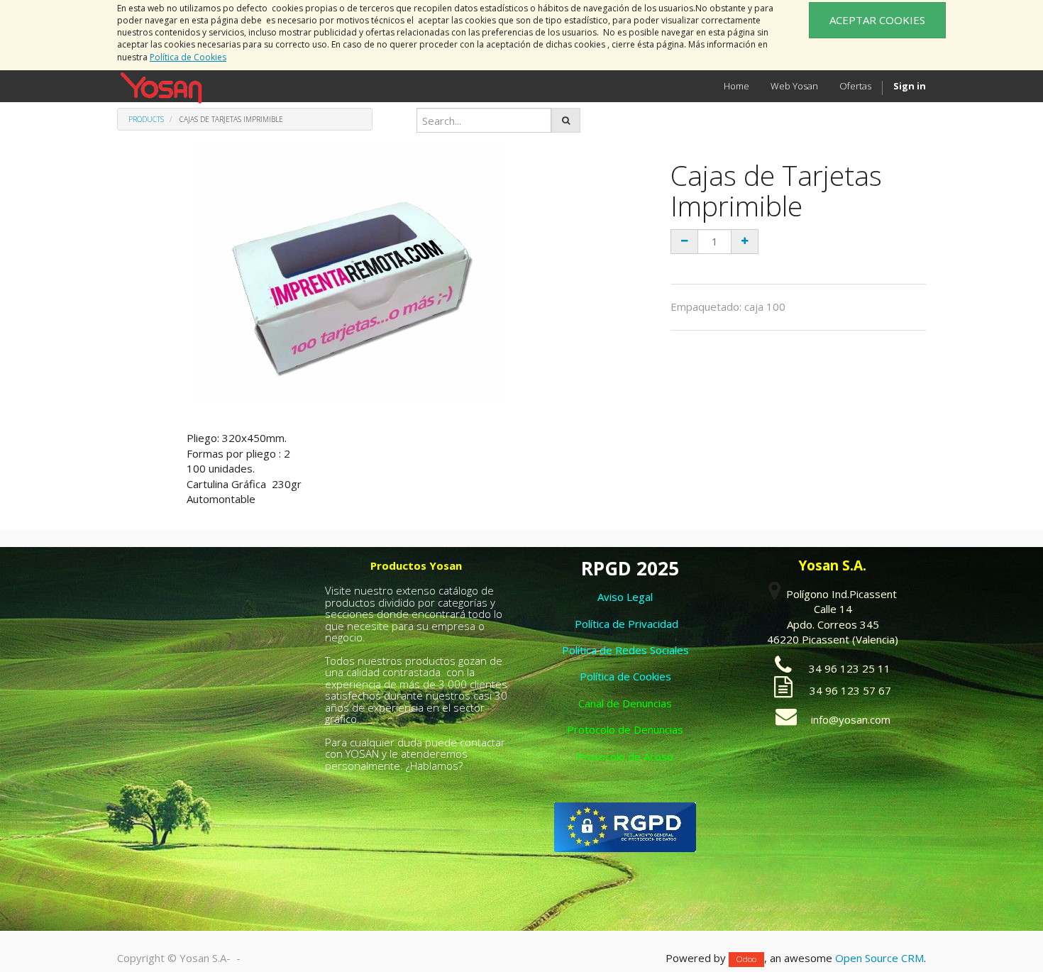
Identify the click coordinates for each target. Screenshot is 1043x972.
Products (146, 119)
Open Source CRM (879, 958)
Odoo (746, 959)
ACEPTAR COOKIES (877, 20)
